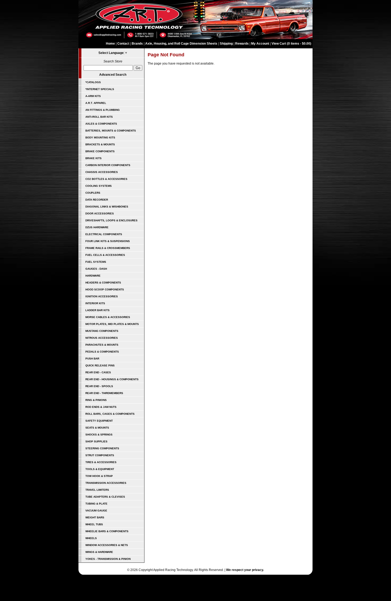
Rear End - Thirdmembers (104, 393)
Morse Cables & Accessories (107, 317)
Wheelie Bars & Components (106, 531)
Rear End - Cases (98, 372)
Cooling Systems (98, 185)
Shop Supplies (96, 441)
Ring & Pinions (96, 400)
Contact (123, 43)
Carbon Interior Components (107, 165)
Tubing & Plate (96, 503)
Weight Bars (94, 517)
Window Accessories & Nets (106, 545)
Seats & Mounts (97, 427)
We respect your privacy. (245, 570)
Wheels (91, 538)
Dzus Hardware (97, 227)
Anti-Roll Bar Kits (99, 116)
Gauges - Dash (96, 268)
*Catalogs (93, 82)
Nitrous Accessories (101, 337)
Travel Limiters (97, 489)
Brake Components (100, 151)
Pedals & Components (102, 351)
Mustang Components (101, 330)
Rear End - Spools (99, 386)
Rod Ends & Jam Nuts (101, 406)
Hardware (93, 275)
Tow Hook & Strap (99, 476)
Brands (137, 43)
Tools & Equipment (99, 469)
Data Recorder (96, 199)
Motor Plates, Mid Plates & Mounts (112, 324)
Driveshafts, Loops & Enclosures (111, 220)
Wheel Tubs (94, 524)
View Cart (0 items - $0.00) (291, 43)
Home (110, 43)
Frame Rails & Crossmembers (107, 248)
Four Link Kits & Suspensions (107, 241)
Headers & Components (103, 282)
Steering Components (102, 448)
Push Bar (92, 358)
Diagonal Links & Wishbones (106, 206)
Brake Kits (93, 158)
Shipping (226, 43)
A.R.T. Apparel (95, 102)
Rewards (242, 43)
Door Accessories (99, 213)
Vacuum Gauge (96, 510)
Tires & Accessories (101, 462)
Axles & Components (101, 123)
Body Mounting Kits (100, 137)
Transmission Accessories (105, 482)
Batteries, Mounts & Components (110, 130)
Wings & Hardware (99, 552)
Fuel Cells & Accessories (105, 254)
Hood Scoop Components (104, 289)
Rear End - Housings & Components (112, 379)
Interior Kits (95, 303)
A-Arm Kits (93, 96)
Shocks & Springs (99, 434)
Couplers (92, 192)
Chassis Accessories (101, 172)
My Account (260, 43)
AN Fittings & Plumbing (102, 109)
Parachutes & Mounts (101, 344)
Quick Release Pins (100, 365)
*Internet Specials (99, 89)
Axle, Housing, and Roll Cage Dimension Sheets (181, 43)
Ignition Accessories (101, 296)
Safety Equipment (99, 420)
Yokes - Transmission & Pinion (108, 558)
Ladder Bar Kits (97, 310)
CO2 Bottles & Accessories (106, 178)
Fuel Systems (95, 261)
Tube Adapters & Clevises (105, 496)
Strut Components (99, 455)
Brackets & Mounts (100, 144)
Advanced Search (112, 75)
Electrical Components (103, 234)
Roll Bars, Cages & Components (110, 413)
